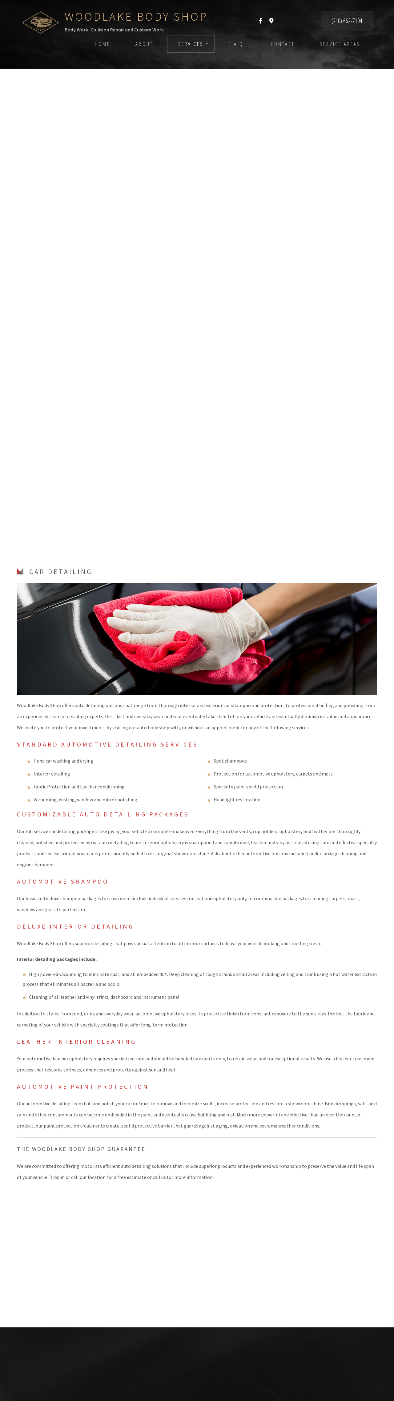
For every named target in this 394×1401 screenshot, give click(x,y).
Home (102, 43)
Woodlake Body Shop (136, 16)
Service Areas (340, 43)
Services (190, 43)
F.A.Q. (237, 43)
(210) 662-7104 (347, 21)
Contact (283, 43)
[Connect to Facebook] (260, 21)
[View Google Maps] (271, 21)
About (144, 43)
